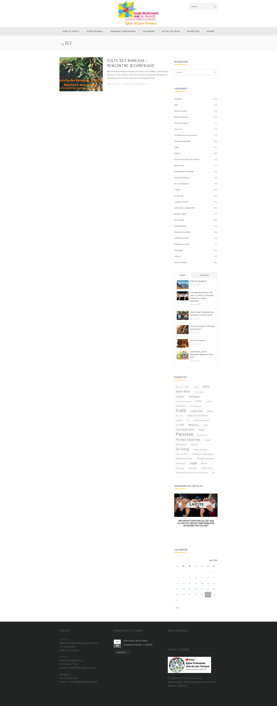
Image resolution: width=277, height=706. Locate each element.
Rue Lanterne (182, 454)
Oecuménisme (180, 226)
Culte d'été (197, 411)
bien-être (183, 391)
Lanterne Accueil (181, 202)
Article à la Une (180, 111)
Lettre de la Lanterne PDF (184, 208)
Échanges (180, 468)
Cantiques (194, 396)
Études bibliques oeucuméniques (192, 472)
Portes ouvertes (188, 439)
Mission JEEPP (180, 214)
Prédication (181, 445)
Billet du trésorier (181, 117)
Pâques (194, 445)
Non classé (179, 220)
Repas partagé (200, 450)
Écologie (193, 468)
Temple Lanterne (206, 458)
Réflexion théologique (203, 454)
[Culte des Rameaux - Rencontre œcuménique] (81, 74)
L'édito (177, 190)
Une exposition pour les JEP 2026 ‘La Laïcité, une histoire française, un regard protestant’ (201, 297)
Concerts (178, 129)
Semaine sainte (184, 458)
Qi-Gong (182, 449)
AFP (176, 105)
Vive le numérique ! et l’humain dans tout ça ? (202, 327)
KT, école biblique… (182, 184)
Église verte (179, 165)
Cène (210, 411)
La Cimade (178, 196)
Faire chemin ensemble (183, 171)
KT (188, 420)
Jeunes (179, 420)
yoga (193, 463)
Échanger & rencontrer (123, 31)
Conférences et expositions (185, 135)
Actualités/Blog (171, 31)
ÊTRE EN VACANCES (198, 281)
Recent (183, 275)
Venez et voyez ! (71, 31)
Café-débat (198, 392)
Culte (176, 147)
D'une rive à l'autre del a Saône (187, 159)
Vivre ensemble (95, 31)
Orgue (202, 430)
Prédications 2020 (181, 238)
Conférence (195, 406)
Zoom (204, 463)
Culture (177, 153)
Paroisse (184, 434)
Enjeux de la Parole (198, 416)
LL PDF (180, 425)
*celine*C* (207, 682)
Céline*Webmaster (136, 84)
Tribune (177, 256)
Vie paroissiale (180, 262)
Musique (194, 424)
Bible (206, 386)
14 (202, 583)
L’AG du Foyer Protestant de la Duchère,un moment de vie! (202, 313)
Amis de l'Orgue (182, 387)
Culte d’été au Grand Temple (135, 640)
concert (209, 401)
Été (213, 473)
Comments (204, 275)
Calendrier (149, 31)
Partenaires (202, 435)
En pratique (193, 31)
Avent (196, 387)
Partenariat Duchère (182, 232)
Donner (211, 31)
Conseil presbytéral (182, 141)
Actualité (178, 99)
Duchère (179, 416)
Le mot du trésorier (197, 340)
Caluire (180, 396)
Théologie (178, 250)
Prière (207, 440)
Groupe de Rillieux (181, 178)
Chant (198, 401)
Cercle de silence (181, 123)
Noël (205, 425)
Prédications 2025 (181, 244)
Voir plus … (122, 653)
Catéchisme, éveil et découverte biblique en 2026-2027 (201, 354)
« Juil (176, 608)
